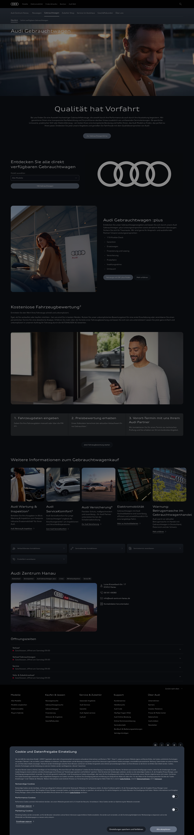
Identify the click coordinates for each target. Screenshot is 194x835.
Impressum (158, 779)
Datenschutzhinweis (143, 779)
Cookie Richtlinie (125, 779)
